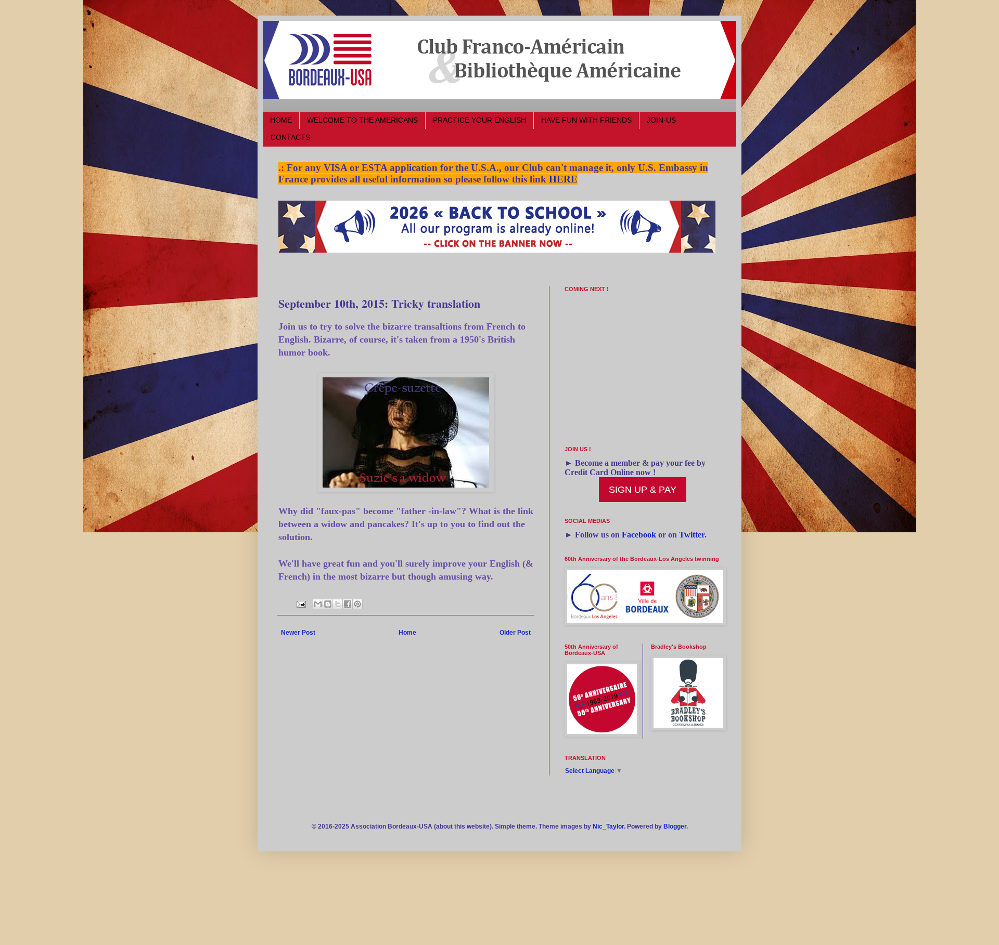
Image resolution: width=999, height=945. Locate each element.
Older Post (515, 632)
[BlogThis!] (328, 604)
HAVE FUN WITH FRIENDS (586, 120)
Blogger (674, 826)
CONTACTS (290, 137)
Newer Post (298, 632)
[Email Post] (301, 603)
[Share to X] (337, 604)
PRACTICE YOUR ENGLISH (479, 120)
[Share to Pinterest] (357, 604)
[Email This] (318, 604)
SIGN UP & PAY (642, 489)
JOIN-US (661, 120)
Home (407, 632)
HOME (281, 120)
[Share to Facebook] (347, 604)
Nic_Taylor (608, 826)
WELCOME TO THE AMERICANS (362, 120)
